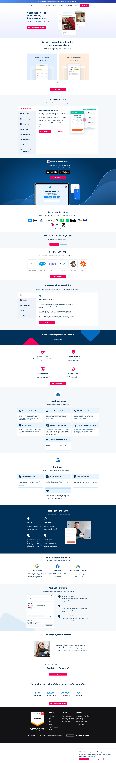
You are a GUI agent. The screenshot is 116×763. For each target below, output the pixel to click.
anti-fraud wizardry (32, 418)
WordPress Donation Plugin (82, 715)
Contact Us (52, 715)
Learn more (58, 228)
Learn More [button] (58, 177)
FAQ (50, 721)
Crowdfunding (26, 134)
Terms (50, 723)
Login (76, 5)
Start (54, 244)
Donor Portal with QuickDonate (27, 150)
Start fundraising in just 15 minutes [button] (58, 674)
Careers (51, 719)
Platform (48, 5)
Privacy (51, 724)
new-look (65, 620)
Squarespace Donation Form (82, 716)
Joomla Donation (80, 723)
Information (52, 712)
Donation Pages (27, 119)
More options (108, 759)
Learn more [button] (47, 322)
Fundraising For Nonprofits (68, 718)
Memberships (26, 139)
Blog (50, 718)
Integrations (79, 712)
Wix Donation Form (80, 718)
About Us (51, 716)
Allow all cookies (83, 759)
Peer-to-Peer (26, 129)
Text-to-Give (26, 124)
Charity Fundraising (66, 721)
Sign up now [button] (84, 5)
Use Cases (64, 712)
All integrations (58, 276)
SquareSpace (26, 305)
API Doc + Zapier (80, 724)
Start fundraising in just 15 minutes (36, 27)
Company (68, 5)
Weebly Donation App (81, 719)
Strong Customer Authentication (81, 431)
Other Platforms (23, 315)
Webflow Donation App (81, 721)
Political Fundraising (66, 715)
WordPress (25, 295)
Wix (24, 310)
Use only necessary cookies (96, 759)
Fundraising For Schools (67, 719)
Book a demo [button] (58, 89)
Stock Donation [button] (74, 60)
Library (51, 729)
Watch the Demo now (71, 1)
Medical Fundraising (66, 716)
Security (51, 726)
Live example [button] (61, 131)
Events (25, 144)
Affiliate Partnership (53, 727)
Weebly (25, 300)
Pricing (54, 5)
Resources (61, 5)
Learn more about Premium (58, 383)
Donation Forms (27, 108)
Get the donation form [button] (45, 131)
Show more (92, 756)
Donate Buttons (27, 113)
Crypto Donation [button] (42, 60)
